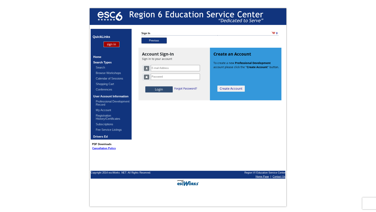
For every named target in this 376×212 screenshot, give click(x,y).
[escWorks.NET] (188, 182)
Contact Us (279, 176)
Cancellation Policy (104, 148)
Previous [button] (154, 40)
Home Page (262, 176)
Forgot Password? (185, 88)
